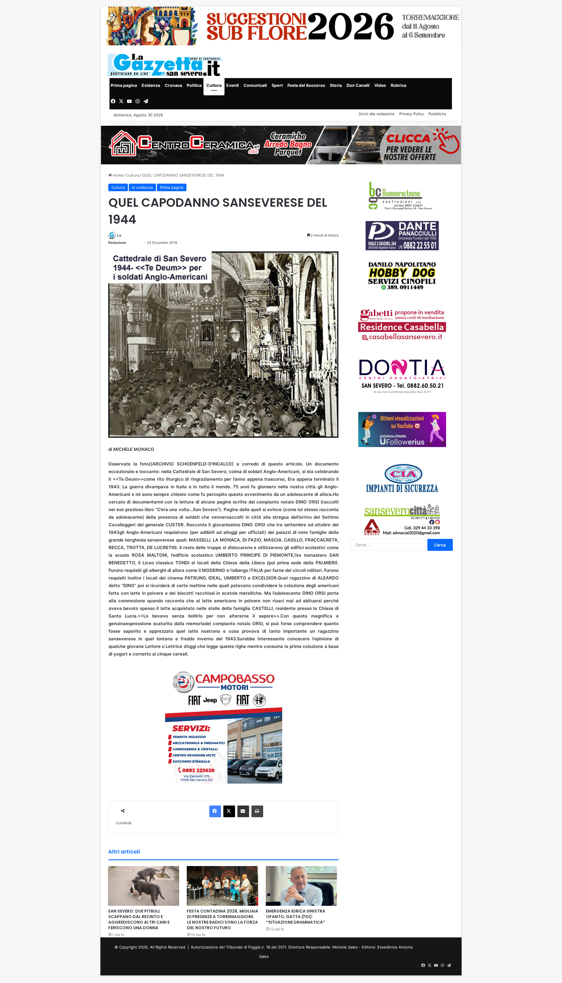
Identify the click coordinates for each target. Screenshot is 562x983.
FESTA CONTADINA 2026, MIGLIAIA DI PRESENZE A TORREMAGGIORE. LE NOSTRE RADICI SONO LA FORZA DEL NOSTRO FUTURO (222, 919)
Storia (336, 85)
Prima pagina (124, 85)
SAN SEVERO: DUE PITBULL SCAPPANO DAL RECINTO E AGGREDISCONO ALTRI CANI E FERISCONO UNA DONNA (138, 919)
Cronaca (173, 85)
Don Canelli (358, 85)
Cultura (214, 85)
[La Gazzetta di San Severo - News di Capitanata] (166, 65)
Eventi (232, 85)
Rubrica (398, 85)
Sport (277, 85)
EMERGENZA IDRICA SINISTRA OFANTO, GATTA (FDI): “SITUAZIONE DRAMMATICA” (295, 916)
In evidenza (142, 187)
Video (380, 85)
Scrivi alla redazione (377, 113)
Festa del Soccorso (306, 85)
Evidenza (151, 85)
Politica (194, 85)
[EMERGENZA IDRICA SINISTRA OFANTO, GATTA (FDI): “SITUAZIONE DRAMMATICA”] (301, 885)
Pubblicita (437, 113)
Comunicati (255, 85)
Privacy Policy (411, 113)
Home (118, 175)
